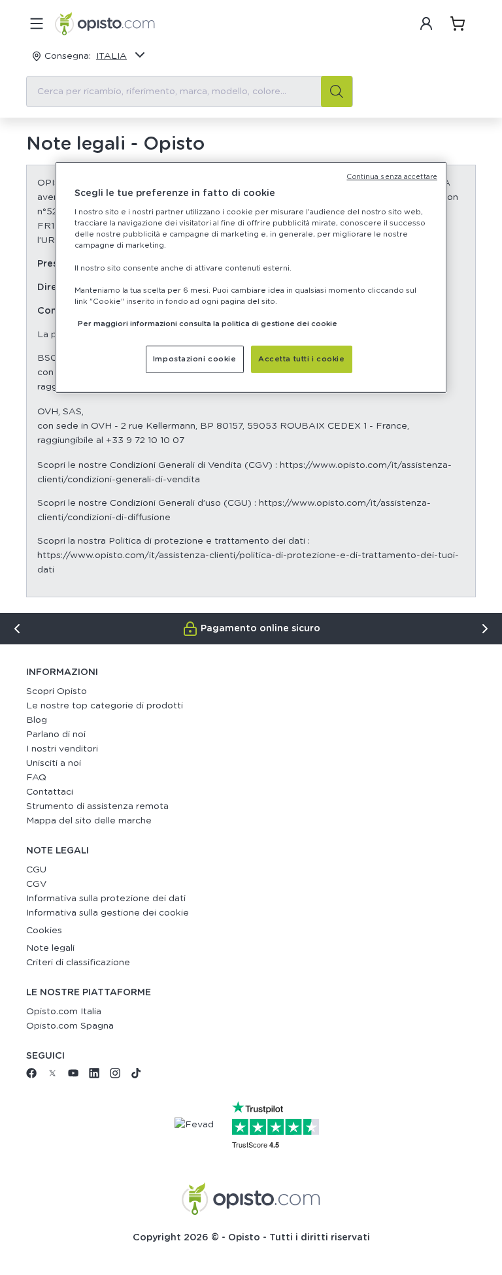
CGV (36, 884)
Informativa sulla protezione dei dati (106, 898)
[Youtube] (73, 1075)
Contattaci (49, 792)
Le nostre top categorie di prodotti (104, 705)
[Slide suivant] (485, 628)
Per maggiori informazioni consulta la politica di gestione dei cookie (207, 323)
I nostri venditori (62, 748)
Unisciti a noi (53, 763)
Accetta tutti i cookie (301, 359)
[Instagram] (115, 1075)
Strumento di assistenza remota (97, 806)
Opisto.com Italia (63, 1011)
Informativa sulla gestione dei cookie (107, 913)
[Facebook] (31, 1075)
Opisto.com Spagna (70, 1026)
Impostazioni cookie (195, 359)
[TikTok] (136, 1075)
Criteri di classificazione (78, 962)
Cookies (44, 930)
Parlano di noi (56, 734)
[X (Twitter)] (52, 1075)
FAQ (36, 777)
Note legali (50, 948)
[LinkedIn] (94, 1075)
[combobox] (189, 91)
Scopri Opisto (56, 691)
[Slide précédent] (17, 628)
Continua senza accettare (391, 176)
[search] (336, 91)
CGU (36, 869)
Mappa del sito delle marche (89, 820)
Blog (36, 720)
